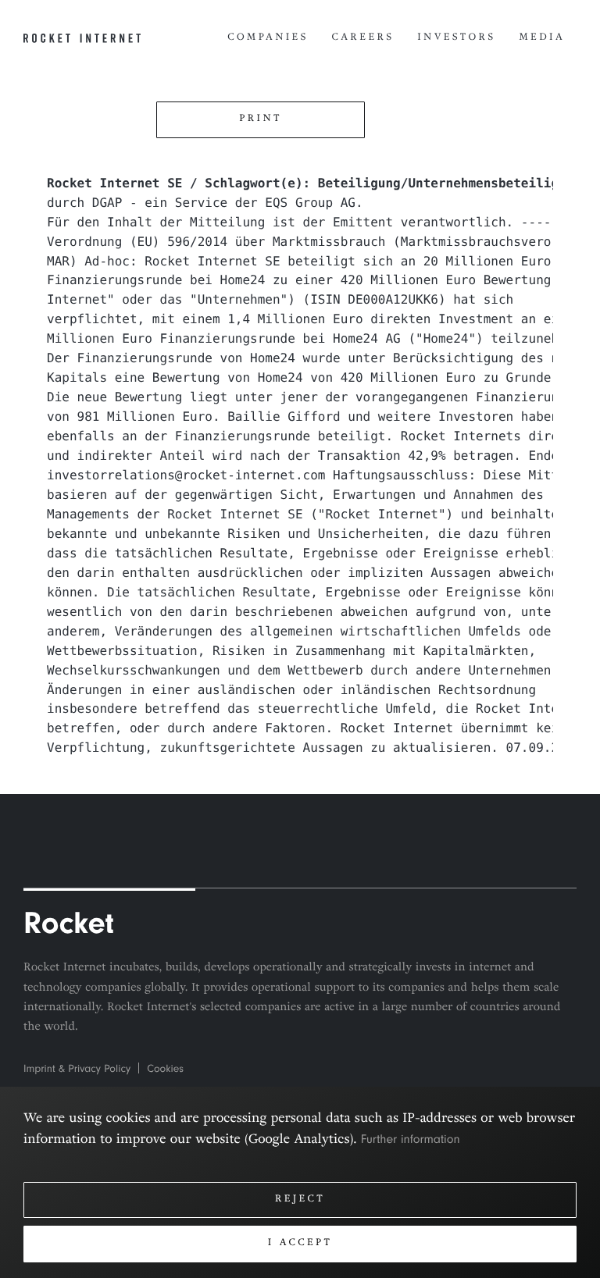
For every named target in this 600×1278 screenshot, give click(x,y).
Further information (410, 1139)
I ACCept (300, 1243)
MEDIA (542, 38)
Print (260, 119)
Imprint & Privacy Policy (76, 1069)
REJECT (300, 1200)
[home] (82, 39)
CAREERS (363, 38)
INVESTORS (456, 38)
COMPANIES (267, 38)
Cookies (165, 1069)
